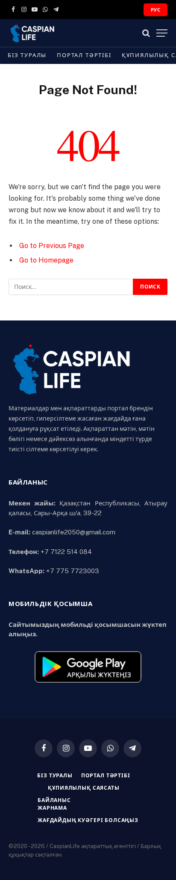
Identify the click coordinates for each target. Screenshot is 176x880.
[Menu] (161, 33)
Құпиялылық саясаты (83, 788)
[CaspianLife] (62, 33)
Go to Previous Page (51, 246)
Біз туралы (27, 55)
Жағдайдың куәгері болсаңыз (88, 820)
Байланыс (54, 800)
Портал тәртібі (84, 55)
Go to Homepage (46, 260)
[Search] (146, 33)
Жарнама (52, 808)
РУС (155, 9)
